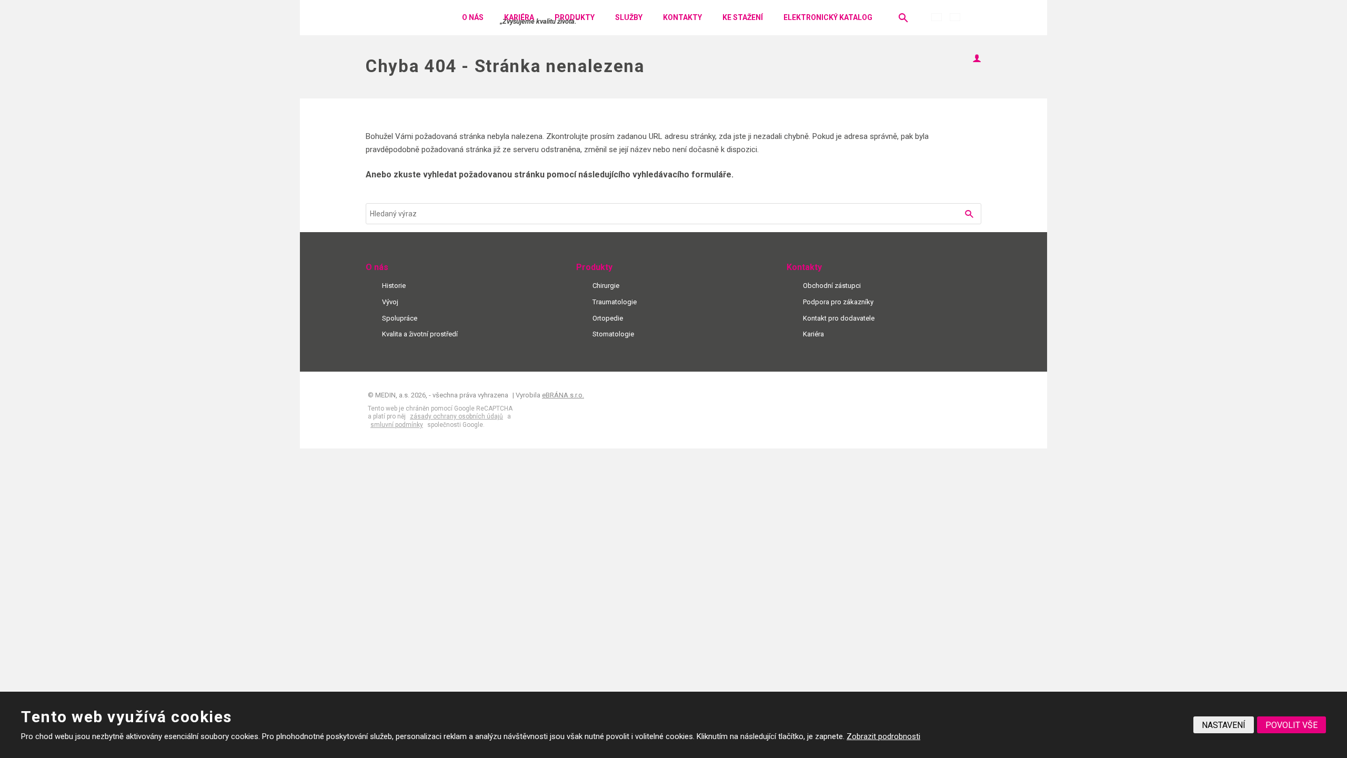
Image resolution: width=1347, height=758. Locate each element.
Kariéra (519, 17)
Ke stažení (742, 17)
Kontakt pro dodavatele (838, 318)
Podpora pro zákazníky (838, 302)
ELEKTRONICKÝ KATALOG (827, 17)
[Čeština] (936, 17)
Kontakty (682, 17)
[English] (955, 17)
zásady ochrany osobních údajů (456, 416)
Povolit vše (1291, 725)
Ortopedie (607, 318)
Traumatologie (614, 302)
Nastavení (1223, 725)
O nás (473, 17)
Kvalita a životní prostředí (420, 334)
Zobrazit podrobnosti (883, 736)
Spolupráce (399, 318)
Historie (394, 286)
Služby (628, 17)
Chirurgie (605, 286)
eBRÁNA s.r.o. (563, 395)
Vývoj (390, 302)
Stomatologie (613, 334)
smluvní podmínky (396, 424)
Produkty (575, 17)
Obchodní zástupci (832, 286)
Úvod (436, 18)
